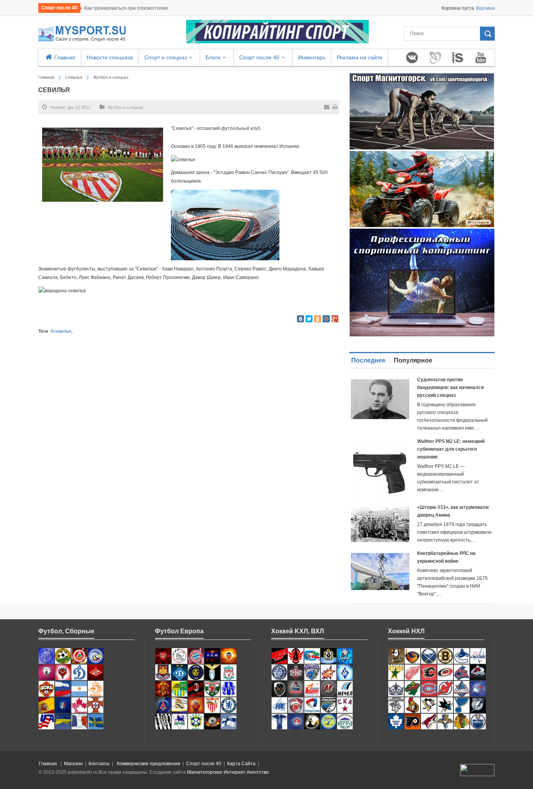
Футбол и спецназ (110, 77)
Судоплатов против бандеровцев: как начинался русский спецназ (450, 387)
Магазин (73, 763)
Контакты (99, 763)
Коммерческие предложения (148, 763)
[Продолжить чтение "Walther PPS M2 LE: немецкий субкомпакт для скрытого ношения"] (380, 470)
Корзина (485, 8)
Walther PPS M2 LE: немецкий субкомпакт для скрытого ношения (451, 449)
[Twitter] (309, 318)
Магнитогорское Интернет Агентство (228, 772)
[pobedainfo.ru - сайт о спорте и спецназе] (82, 33)
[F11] (95, 655)
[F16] (79, 655)
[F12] (63, 655)
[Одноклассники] (317, 318)
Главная (46, 77)
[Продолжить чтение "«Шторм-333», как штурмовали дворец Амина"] (380, 524)
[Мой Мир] (326, 318)
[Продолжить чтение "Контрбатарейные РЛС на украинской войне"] (380, 571)
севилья (62, 331)
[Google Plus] (334, 318)
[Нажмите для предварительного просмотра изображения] (102, 164)
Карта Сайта (241, 763)
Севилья (73, 77)
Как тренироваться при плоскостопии (126, 8)
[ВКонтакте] (300, 318)
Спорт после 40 (203, 763)
